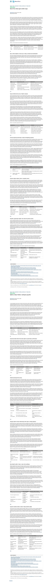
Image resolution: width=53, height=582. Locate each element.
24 (10, 176)
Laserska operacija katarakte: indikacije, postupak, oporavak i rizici (20, 274)
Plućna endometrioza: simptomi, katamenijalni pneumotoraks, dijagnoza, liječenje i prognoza (24, 275)
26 (37, 187)
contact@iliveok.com (31, 576)
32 (14, 228)
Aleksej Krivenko (12, 12)
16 (37, 115)
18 (10, 135)
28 (23, 198)
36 (10, 259)
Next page (10, 580)
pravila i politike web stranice (23, 283)
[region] (26, 47)
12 (10, 91)
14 (26, 104)
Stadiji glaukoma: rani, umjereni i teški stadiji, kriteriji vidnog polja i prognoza (22, 271)
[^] (12, 7)
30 (10, 216)
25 (23, 468)
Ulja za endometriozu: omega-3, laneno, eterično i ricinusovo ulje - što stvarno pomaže (23, 268)
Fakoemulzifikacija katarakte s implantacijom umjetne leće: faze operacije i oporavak (23, 267)
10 (36, 358)
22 (21, 158)
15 (27, 391)
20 (30, 146)
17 (33, 400)
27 (31, 478)
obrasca (40, 576)
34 (20, 527)
